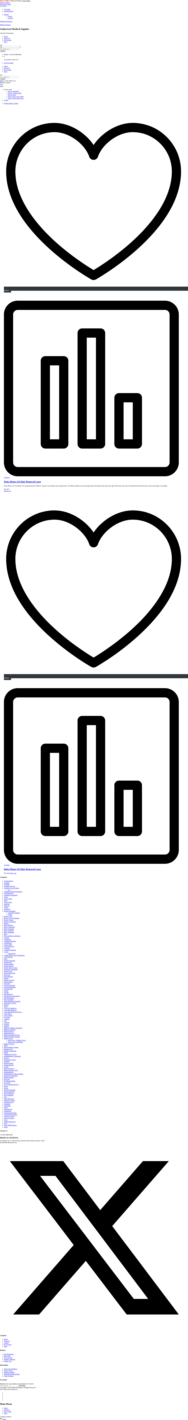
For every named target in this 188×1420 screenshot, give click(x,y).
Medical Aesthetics (10, 1030)
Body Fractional (9, 929)
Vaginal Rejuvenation (10, 1114)
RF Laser (7, 1079)
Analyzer (7, 904)
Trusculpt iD (12, 953)
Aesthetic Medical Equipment (13, 891)
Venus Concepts (9, 1118)
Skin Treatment (8, 1095)
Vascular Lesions (9, 1116)
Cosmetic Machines (10, 950)
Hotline (6, 54)
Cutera (6, 952)
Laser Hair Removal (10, 1010)
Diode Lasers (8, 971)
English (6, 14)
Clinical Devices (9, 946)
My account (7, 40)
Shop (5, 42)
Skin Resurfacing (9, 1091)
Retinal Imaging (9, 1077)
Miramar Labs (8, 1049)
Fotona (6, 991)
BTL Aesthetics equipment (12, 936)
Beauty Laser (8, 916)
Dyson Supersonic (9, 973)
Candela (6, 938)
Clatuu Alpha (8, 945)
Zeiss (5, 1123)
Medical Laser (8, 1038)
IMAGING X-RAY (10, 1003)
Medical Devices (9, 1033)
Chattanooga (8, 943)
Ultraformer (7, 1111)
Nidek (6, 1053)
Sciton (6, 1086)
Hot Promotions (9, 1354)
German (10, 18)
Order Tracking (8, 1376)
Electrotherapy (8, 976)
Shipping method (9, 1372)
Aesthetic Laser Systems (11, 888)
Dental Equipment (9, 961)
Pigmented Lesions (10, 1060)
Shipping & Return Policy (12, 1374)
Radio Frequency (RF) (11, 1070)
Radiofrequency (9, 1072)
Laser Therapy (8, 1015)
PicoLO (6, 1058)
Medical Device (9, 1031)
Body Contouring (9, 927)
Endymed (7, 984)
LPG (5, 1021)
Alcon (6, 897)
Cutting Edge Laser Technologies (14, 955)
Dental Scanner (8, 966)
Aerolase (6, 883)
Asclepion (7, 909)
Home (6, 36)
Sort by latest (12, 95)
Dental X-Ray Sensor (10, 968)
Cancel (6, 100)
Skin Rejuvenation (9, 1090)
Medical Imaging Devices (12, 1035)
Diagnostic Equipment (11, 969)
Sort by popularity (13, 91)
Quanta (6, 1067)
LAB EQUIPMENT (10, 1008)
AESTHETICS (9, 893)
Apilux (6, 907)
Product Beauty (9, 1063)
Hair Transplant (9, 999)
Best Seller (7, 1356)
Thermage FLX (9, 1102)
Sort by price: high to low (16, 98)
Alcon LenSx (8, 899)
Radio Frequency (9, 1068)
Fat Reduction (8, 989)
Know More (26, 1)
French (10, 16)
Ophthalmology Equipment (12, 1056)
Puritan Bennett (9, 1065)
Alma (5, 900)
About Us (7, 38)
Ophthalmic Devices (10, 1054)
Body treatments (9, 932)
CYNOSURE (8, 957)
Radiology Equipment (11, 1076)
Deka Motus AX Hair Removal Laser (22, 481)
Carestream (7, 939)
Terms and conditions (10, 1369)
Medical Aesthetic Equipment (13, 1028)
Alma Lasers (8, 902)
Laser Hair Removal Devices (13, 1012)
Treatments (7, 1106)
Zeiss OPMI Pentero (10, 1125)
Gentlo (10, 914)
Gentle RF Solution (14, 913)
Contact (6, 1343)
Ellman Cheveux (9, 980)
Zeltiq (6, 1127)
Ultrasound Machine (10, 1113)
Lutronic (6, 1024)
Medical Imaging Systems (12, 1037)
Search (3, 51)
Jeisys (6, 1007)
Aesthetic (7, 884)
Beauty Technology (10, 922)
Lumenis (6, 1022)
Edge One (7, 975)
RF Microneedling (9, 1081)
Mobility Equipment (10, 1051)
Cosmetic (7, 948)
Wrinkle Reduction (10, 1122)
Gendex (6, 992)
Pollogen (6, 1061)
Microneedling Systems (11, 1047)
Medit (6, 1045)
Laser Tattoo (8, 1014)
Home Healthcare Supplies (12, 1001)
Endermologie (8, 982)
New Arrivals (8, 1358)
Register (11, 63)
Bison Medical (8, 925)
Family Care (8, 1361)
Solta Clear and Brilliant (15, 1042)
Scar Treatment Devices (11, 1084)
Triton (6, 1107)
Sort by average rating (14, 93)
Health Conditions (9, 1359)
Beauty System (8, 920)
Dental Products (9, 964)
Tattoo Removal (9, 1099)
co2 (9, 890)
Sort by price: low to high (16, 96)
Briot (5, 934)
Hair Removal (8, 994)
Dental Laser (8, 962)
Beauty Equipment (9, 911)
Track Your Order (5, 4)
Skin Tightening (9, 1093)
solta (5, 1097)
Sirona (6, 1088)
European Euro (8, 11)
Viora (5, 1120)
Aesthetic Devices (9, 886)
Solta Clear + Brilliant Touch (17, 1040)
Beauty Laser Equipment (11, 918)
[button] (7, 491)
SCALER (7, 1083)
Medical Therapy (9, 1044)
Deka (5, 959)
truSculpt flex (8, 1109)
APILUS (6, 906)
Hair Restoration (9, 998)
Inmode (6, 1005)
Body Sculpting (9, 930)
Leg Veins (7, 1017)
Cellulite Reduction (10, 941)
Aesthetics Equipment (10, 895)
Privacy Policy (8, 1371)
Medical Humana (5, 25)
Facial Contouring (9, 985)
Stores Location (5, 2)
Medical (6, 1026)
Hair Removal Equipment (12, 996)
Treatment (7, 1104)
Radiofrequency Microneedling (13, 1074)
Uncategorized (8, 881)
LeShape (6, 1019)
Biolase (6, 923)
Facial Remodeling (10, 987)
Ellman (6, 978)
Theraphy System (9, 1100)
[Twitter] (94, 1331)
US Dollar (7, 9)
